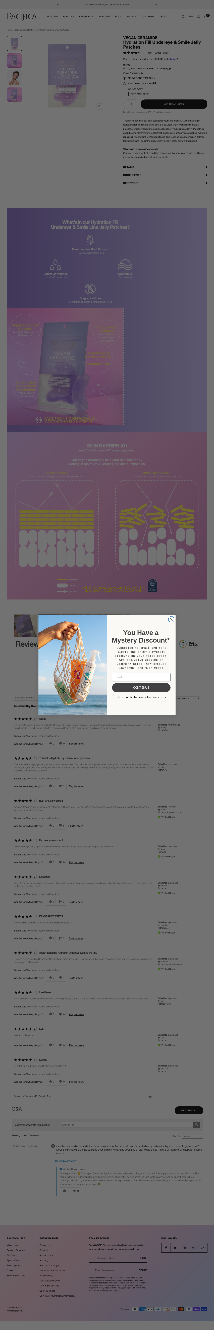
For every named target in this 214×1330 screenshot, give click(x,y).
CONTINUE (141, 687)
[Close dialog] (171, 619)
